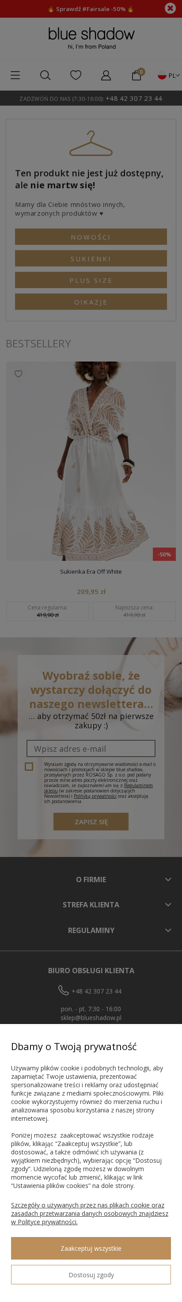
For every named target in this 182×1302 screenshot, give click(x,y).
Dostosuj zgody (91, 1275)
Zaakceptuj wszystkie (91, 1248)
